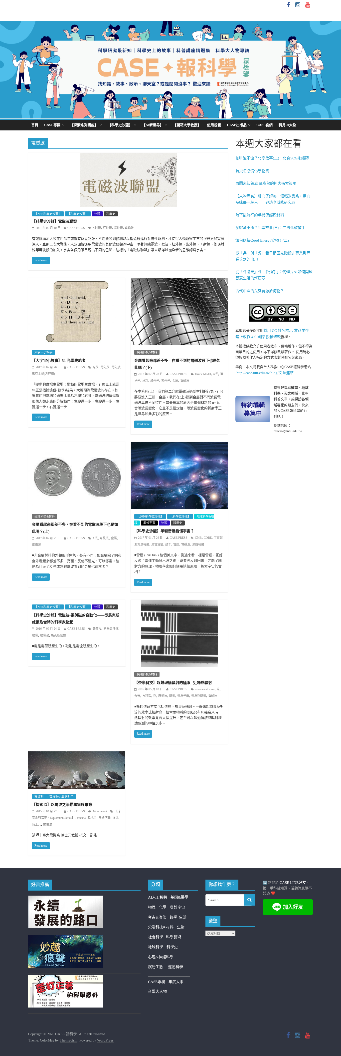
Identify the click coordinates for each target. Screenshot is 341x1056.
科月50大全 (287, 125)
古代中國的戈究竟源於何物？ (259, 291)
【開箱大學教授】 (187, 125)
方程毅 (146, 696)
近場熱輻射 (198, 696)
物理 (97, 214)
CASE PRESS (76, 228)
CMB (198, 537)
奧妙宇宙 (149, 523)
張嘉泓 (97, 628)
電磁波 (129, 228)
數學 (174, 917)
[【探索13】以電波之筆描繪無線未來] (76, 755)
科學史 (110, 214)
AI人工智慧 (157, 897)
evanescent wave (205, 689)
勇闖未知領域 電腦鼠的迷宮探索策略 (265, 183)
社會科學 (157, 937)
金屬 (175, 381)
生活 (182, 917)
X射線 (97, 228)
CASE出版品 (237, 125)
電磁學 (105, 367)
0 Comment (99, 811)
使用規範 (214, 125)
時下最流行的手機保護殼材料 (259, 215)
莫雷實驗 (157, 544)
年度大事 (176, 982)
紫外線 (118, 228)
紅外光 (154, 381)
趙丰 (168, 544)
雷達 (176, 544)
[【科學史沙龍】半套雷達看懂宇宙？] (179, 445)
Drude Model (203, 374)
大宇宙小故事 (43, 352)
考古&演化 (157, 917)
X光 (215, 374)
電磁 (35, 635)
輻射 (172, 696)
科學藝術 (173, 937)
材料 (145, 381)
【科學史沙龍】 (120, 125)
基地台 (92, 818)
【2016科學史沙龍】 (150, 516)
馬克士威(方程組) (43, 374)
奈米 (137, 696)
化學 (163, 907)
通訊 (116, 818)
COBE (208, 537)
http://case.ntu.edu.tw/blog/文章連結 (265, 373)
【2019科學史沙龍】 (47, 214)
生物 (180, 927)
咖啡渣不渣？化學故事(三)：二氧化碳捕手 (270, 228)
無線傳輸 (105, 818)
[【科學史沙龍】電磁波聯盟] (128, 156)
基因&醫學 (179, 897)
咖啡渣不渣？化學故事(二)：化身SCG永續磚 (272, 158)
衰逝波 (162, 696)
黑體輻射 (198, 544)
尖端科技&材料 (147, 352)
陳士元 (36, 824)
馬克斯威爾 (58, 635)
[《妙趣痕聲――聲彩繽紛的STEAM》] (65, 938)
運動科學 (175, 967)
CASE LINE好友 (293, 883)
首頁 (34, 125)
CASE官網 (264, 125)
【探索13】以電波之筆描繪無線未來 (62, 805)
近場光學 (183, 696)
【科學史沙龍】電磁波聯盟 (54, 221)
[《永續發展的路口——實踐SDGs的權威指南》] (65, 899)
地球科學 (155, 947)
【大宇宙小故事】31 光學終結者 (59, 361)
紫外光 (165, 381)
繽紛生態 (158, 967)
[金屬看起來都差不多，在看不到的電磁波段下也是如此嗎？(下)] (179, 281)
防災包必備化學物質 (252, 171)
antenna (81, 818)
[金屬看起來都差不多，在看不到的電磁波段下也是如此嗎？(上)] (76, 445)
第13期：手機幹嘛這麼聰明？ (53, 796)
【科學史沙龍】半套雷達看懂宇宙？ (164, 531)
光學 (96, 367)
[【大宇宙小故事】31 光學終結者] (76, 281)
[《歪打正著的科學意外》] (65, 978)
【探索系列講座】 (84, 125)
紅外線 (107, 228)
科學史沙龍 (111, 628)
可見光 (104, 538)
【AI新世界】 (152, 125)
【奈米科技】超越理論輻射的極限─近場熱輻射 (173, 683)
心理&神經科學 (160, 957)
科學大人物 (157, 992)
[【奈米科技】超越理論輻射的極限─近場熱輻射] (179, 603)
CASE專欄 (52, 125)
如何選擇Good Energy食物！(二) (262, 240)
